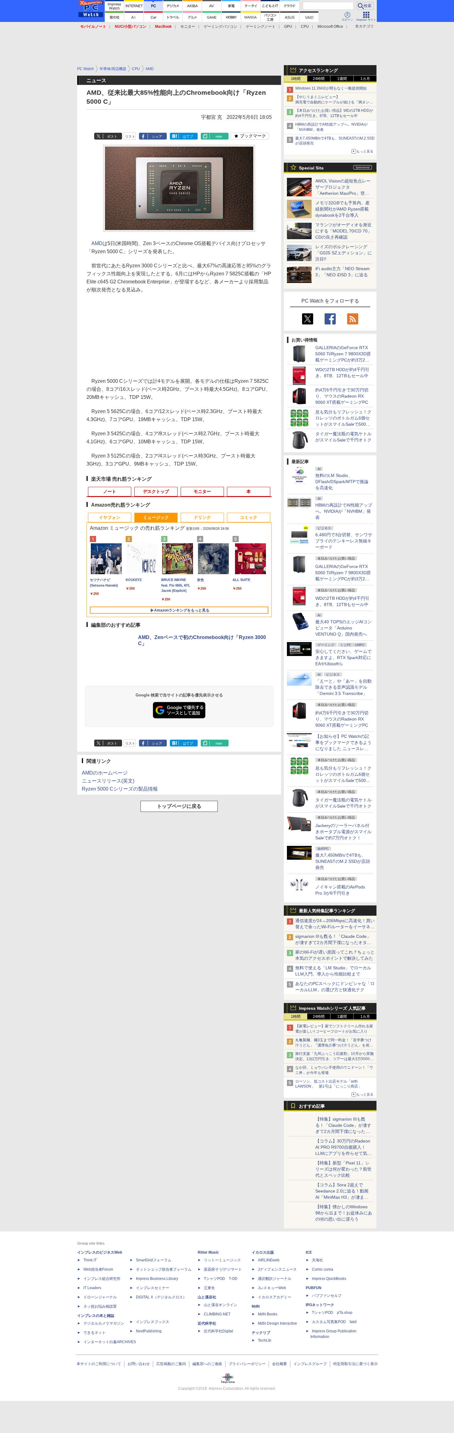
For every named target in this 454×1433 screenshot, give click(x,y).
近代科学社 (207, 1323)
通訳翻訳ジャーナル (274, 1278)
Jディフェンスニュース (277, 1269)
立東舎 (209, 1288)
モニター (187, 26)
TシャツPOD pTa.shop (332, 1312)
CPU (305, 26)
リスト (130, 136)
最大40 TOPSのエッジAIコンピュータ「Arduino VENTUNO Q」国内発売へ (343, 628)
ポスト (112, 136)
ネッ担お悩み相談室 (100, 1306)
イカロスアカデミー (274, 1297)
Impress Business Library (157, 1278)
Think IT (90, 1260)
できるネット (94, 1333)
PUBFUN (314, 1288)
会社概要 (279, 1364)
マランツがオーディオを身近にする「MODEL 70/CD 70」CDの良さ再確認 (343, 231)
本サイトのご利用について (99, 1364)
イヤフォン (109, 517)
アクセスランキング (318, 70)
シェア (157, 136)
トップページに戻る (179, 806)
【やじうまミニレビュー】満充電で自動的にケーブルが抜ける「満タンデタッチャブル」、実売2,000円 (334, 102)
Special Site (311, 167)
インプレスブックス (152, 1322)
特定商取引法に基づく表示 (355, 1364)
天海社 (317, 1260)
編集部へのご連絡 (207, 1364)
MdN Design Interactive (277, 1323)
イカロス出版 (263, 1252)
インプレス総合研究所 (101, 1278)
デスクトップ (156, 491)
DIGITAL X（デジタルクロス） (161, 1297)
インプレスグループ (310, 1364)
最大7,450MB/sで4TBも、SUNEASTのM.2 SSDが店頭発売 (342, 861)
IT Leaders (92, 1288)
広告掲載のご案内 (171, 1364)
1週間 (342, 79)
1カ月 (365, 79)
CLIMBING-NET (217, 1314)
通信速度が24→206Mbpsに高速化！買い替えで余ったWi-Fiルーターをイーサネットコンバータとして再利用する (335, 926)
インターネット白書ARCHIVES (109, 1342)
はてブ (188, 136)
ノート (109, 491)
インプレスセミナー (152, 1288)
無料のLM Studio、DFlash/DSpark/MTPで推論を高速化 (341, 481)
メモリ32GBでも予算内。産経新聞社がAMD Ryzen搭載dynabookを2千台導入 (342, 209)
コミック (248, 517)
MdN (256, 1306)
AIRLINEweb (269, 1260)
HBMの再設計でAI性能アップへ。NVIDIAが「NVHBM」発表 (343, 511)
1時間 (296, 79)
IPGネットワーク (320, 1305)
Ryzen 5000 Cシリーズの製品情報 (120, 789)
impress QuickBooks (329, 1278)
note (219, 136)
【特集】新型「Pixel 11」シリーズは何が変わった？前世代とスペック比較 (343, 1169)
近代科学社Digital (218, 1331)
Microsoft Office (330, 26)
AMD (97, 243)
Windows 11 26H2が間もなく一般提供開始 (331, 88)
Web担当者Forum (98, 1269)
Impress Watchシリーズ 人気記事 (332, 1008)
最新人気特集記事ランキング (327, 910)
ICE (309, 1252)
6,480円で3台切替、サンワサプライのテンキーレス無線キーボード (343, 540)
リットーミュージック (222, 1260)
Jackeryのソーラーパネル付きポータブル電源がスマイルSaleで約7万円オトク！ (343, 831)
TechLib (264, 1340)
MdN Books (267, 1314)
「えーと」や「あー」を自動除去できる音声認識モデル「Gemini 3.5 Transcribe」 (343, 687)
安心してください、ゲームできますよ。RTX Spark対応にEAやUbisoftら (343, 657)
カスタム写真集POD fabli (334, 1322)
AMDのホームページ (105, 772)
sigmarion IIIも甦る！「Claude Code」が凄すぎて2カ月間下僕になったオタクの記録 (333, 942)
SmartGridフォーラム (153, 1260)
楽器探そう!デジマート (223, 1269)
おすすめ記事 (312, 1106)
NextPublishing (149, 1331)
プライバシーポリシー (247, 1364)
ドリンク (202, 517)
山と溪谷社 (207, 1297)
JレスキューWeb (272, 1288)
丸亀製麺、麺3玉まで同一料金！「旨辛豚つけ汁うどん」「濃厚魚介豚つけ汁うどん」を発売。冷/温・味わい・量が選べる (333, 1045)
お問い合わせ (139, 1364)
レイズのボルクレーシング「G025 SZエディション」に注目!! (343, 252)
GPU (288, 26)
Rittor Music (208, 1252)
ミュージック (156, 517)
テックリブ (261, 1333)
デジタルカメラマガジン (103, 1323)
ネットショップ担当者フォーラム (163, 1269)
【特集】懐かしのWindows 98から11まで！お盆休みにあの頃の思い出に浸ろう (343, 1213)
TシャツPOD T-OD (221, 1278)
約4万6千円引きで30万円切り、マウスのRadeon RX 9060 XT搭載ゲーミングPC (341, 396)
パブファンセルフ (327, 1295)
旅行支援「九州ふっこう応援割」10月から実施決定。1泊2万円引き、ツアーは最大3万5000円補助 (334, 1058)
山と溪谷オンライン (220, 1305)
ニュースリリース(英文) (108, 780)
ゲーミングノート (260, 26)
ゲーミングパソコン (220, 26)
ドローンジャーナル (100, 1297)
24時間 (319, 79)
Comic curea (322, 1269)
